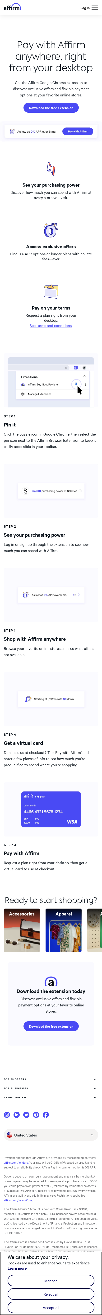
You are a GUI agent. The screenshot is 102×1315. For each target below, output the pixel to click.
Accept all (51, 1307)
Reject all (51, 1294)
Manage (50, 1280)
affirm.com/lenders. (16, 1162)
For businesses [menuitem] (16, 1088)
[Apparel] (64, 950)
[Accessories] (22, 950)
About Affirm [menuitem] (15, 1097)
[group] (22, 930)
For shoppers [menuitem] (15, 1079)
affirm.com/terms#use (18, 1200)
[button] (95, 8)
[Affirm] (12, 7)
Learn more (17, 1268)
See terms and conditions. (51, 325)
